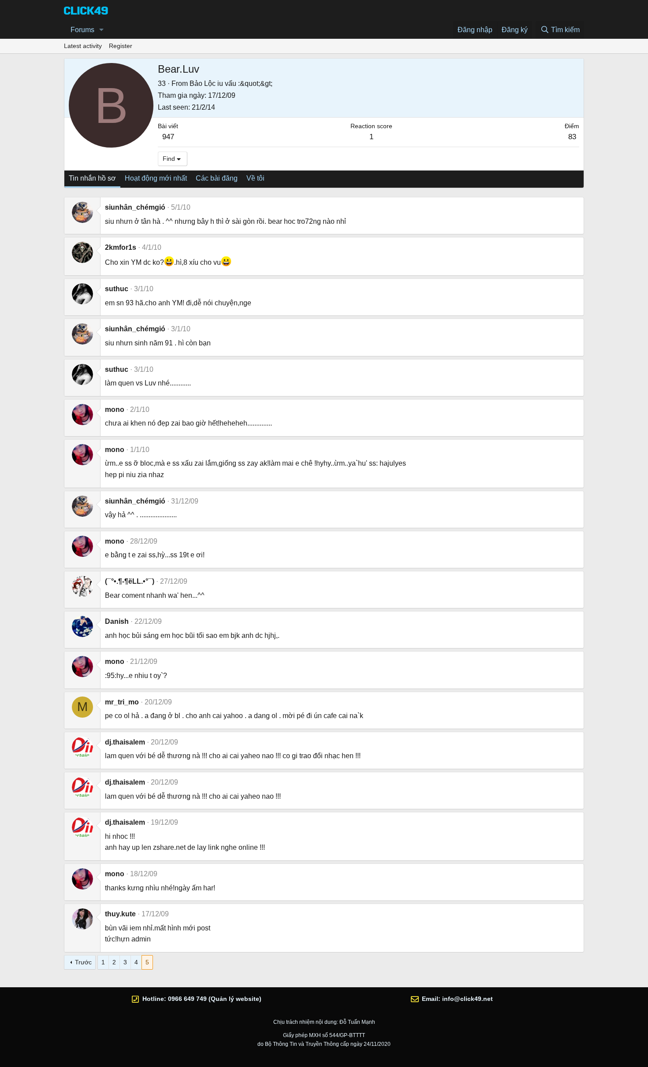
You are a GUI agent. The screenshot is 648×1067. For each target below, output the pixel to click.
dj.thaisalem (125, 742)
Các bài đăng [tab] (217, 178)
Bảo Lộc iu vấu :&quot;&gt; (231, 83)
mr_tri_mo (122, 702)
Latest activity (83, 45)
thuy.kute (120, 914)
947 (168, 137)
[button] (101, 30)
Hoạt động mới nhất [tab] (156, 178)
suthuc (116, 289)
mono (114, 409)
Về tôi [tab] (255, 178)
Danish (117, 621)
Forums (82, 29)
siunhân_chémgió (135, 207)
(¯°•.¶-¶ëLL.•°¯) (129, 581)
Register (120, 45)
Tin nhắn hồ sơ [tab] (92, 178)
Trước (83, 962)
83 (572, 137)
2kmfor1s (120, 247)
